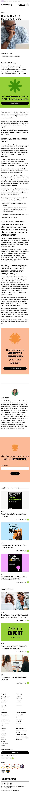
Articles (3, 717)
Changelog (18, 721)
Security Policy (4, 786)
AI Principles (3, 735)
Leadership (3, 733)
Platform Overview (5, 696)
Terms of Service (13, 786)
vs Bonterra (18, 703)
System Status (19, 717)
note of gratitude (18, 169)
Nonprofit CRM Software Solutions (21, 731)
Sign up (16, 473)
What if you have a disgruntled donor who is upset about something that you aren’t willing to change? (13, 72)
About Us (3, 731)
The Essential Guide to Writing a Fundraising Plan (21, 735)
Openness (3, 737)
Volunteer (3, 703)
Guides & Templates (5, 721)
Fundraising (3, 699)
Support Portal (19, 715)
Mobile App (3, 705)
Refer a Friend (19, 723)
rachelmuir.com (20, 428)
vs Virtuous (18, 696)
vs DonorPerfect (19, 699)
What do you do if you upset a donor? (11, 66)
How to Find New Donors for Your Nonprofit (22, 738)
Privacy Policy (21, 786)
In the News (3, 739)
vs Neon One (18, 701)
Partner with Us (4, 743)
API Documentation (20, 719)
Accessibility (4, 787)
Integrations (4, 707)
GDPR (9, 787)
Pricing (2, 709)
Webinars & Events (5, 719)
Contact (3, 745)
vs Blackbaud (19, 705)
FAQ (2, 725)
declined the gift (17, 301)
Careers (3, 741)
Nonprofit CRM (4, 701)
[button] (27, 4)
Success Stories (4, 715)
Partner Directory (5, 723)
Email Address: (4, 465)
